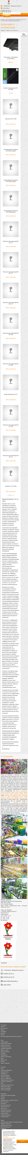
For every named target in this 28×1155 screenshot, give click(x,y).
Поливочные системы (6, 1046)
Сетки (2, 1068)
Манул (11, 793)
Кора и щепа (4, 1108)
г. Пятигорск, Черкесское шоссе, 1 (12, 6)
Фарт (21, 796)
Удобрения (3, 1128)
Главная (3, 30)
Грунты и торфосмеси (6, 1078)
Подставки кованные (6, 1111)
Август (17, 790)
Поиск (25, 793)
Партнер (21, 793)
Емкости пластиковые (6, 1056)
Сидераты (3, 1053)
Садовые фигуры (5, 1116)
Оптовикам (3, 1031)
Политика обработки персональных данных (11, 1036)
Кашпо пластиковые (5, 1089)
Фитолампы (3, 1103)
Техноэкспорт (24, 790)
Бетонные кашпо (5, 1101)
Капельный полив (5, 1106)
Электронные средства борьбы (8, 1095)
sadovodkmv (6, 8)
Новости (3, 1026)
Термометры (4, 1073)
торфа (8, 796)
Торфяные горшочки (6, 1123)
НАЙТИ (7, 15)
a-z (18, 20)
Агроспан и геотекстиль (6, 1081)
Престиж (16, 793)
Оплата (2, 1034)
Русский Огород (5, 793)
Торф (2, 1083)
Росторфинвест (15, 796)
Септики (3, 1061)
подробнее (4, 962)
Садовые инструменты (6, 1048)
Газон (2, 1040)
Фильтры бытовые (5, 1051)
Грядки (2, 1120)
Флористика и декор (5, 1086)
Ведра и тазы (4, 1059)
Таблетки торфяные (5, 1076)
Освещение (3, 1093)
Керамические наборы (6, 1043)
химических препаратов (20, 802)
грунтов (2, 796)
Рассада (2, 1098)
